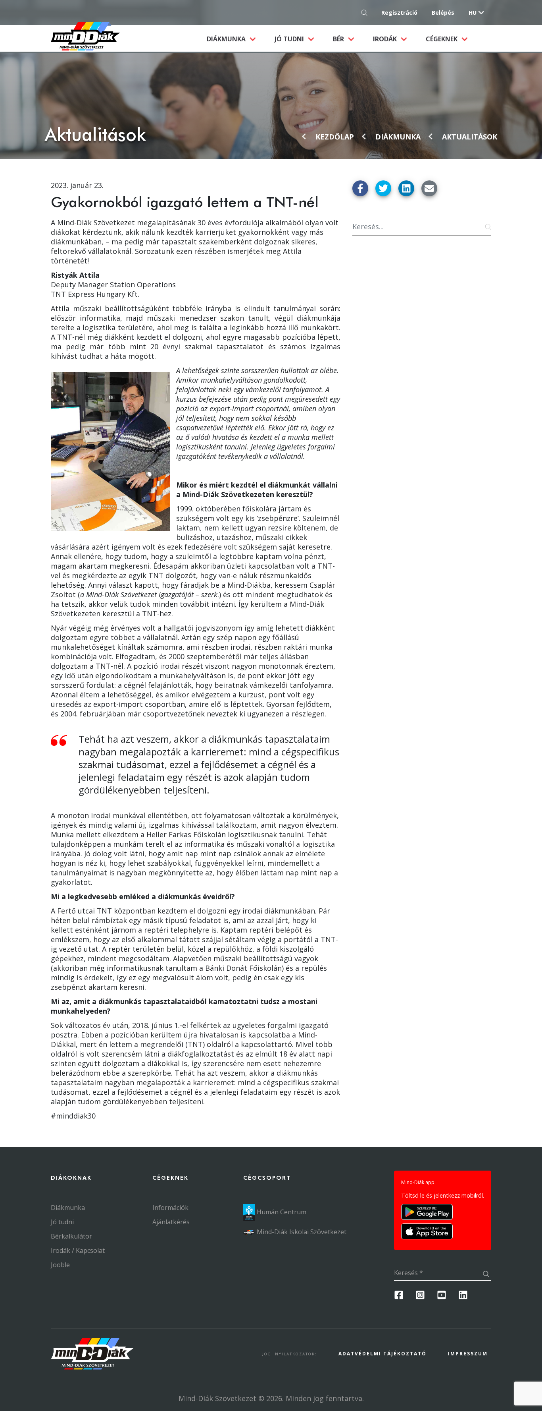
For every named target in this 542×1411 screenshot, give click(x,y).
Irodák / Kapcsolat (78, 1250)
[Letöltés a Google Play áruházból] (427, 1212)
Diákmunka (236, 38)
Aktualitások (469, 136)
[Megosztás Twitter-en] (383, 188)
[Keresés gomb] (366, 12)
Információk (170, 1207)
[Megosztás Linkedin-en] (406, 188)
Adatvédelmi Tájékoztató (382, 1353)
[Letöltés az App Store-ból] (427, 1231)
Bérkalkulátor (71, 1236)
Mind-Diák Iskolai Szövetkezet (300, 1231)
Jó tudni (290, 39)
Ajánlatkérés (171, 1221)
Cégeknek (442, 39)
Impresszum (468, 1353)
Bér (339, 39)
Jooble (60, 1264)
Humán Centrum (280, 1212)
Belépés (443, 12)
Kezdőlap (334, 136)
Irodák (385, 39)
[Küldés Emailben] (429, 188)
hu (473, 12)
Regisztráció (399, 12)
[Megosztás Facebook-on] (360, 188)
